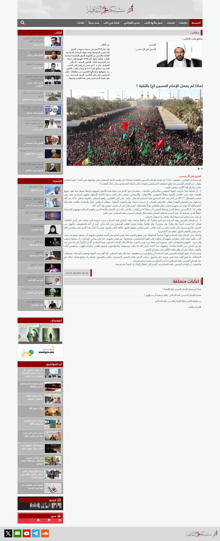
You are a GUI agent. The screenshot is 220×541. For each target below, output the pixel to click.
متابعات (183, 23)
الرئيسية (196, 23)
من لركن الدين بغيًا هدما (32, 289)
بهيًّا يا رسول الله (36, 186)
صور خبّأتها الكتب (153, 23)
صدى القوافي (132, 23)
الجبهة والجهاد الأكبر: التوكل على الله (31, 165)
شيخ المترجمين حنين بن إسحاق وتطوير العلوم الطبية (33, 123)
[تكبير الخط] (199, 169)
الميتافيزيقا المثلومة (34, 64)
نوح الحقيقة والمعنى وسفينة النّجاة (34, 78)
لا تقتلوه (39, 252)
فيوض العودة (37, 226)
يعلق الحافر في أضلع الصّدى (34, 214)
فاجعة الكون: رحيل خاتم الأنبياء (33, 200)
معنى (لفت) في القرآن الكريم (33, 94)
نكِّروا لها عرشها (37, 51)
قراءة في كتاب (112, 23)
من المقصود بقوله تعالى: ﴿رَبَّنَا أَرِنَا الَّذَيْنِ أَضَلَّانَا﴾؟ (31, 108)
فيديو (52, 500)
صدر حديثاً (94, 23)
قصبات (171, 23)
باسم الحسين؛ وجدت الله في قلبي (32, 240)
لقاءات (80, 23)
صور (54, 516)
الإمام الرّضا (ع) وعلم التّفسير (34, 138)
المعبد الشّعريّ (37, 264)
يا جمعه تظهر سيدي (34, 301)
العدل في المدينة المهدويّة (31, 150)
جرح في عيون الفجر (35, 276)
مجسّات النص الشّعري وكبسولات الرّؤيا (33, 39)
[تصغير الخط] (202, 169)
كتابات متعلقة (186, 281)
